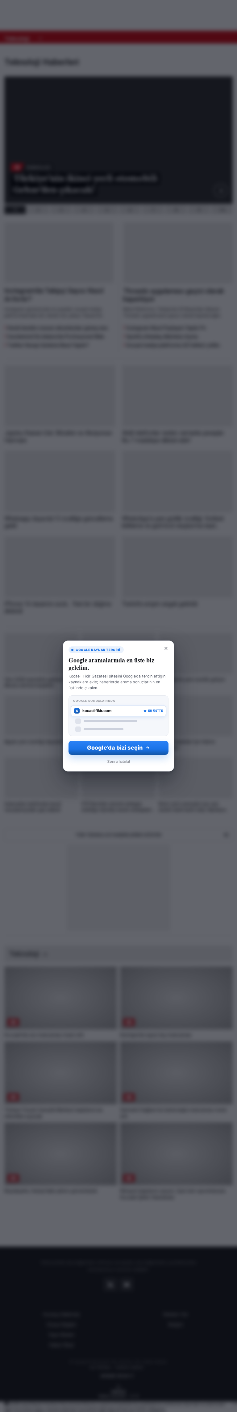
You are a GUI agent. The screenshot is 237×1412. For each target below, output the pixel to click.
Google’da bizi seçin (115, 747)
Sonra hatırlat (118, 761)
